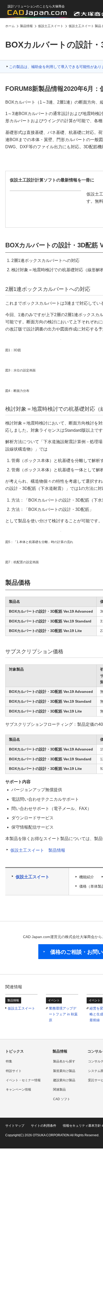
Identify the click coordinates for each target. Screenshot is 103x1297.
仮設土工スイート (32, 877)
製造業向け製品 (64, 1071)
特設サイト (14, 1071)
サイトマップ (14, 1126)
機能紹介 (86, 877)
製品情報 (60, 1051)
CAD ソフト (61, 1099)
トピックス (14, 1051)
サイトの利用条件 (43, 1126)
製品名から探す (64, 1061)
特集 (9, 1061)
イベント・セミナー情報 (23, 1080)
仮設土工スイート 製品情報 (37, 850)
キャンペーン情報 (18, 1089)
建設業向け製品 (64, 1080)
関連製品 (59, 1089)
